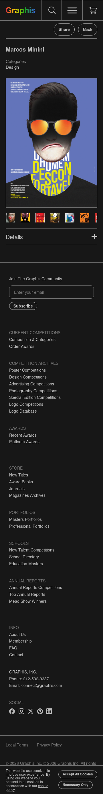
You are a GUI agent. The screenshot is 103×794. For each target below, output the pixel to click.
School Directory (24, 556)
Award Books (21, 481)
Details (14, 237)
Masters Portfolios (25, 519)
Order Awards (21, 346)
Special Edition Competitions (35, 397)
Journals (17, 488)
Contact (16, 654)
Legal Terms (17, 745)
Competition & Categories (32, 339)
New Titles (18, 475)
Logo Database (23, 411)
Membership (20, 641)
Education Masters (26, 563)
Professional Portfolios (29, 526)
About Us (17, 634)
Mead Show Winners (28, 601)
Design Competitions (28, 377)
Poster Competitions (27, 370)
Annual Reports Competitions (35, 587)
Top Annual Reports (27, 594)
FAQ (13, 648)
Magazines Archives (27, 495)
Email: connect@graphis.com (35, 685)
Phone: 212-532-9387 (29, 678)
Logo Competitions (26, 404)
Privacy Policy (49, 745)
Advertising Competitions (31, 384)
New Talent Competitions (31, 550)
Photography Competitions (33, 390)
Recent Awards (23, 435)
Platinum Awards (24, 441)
